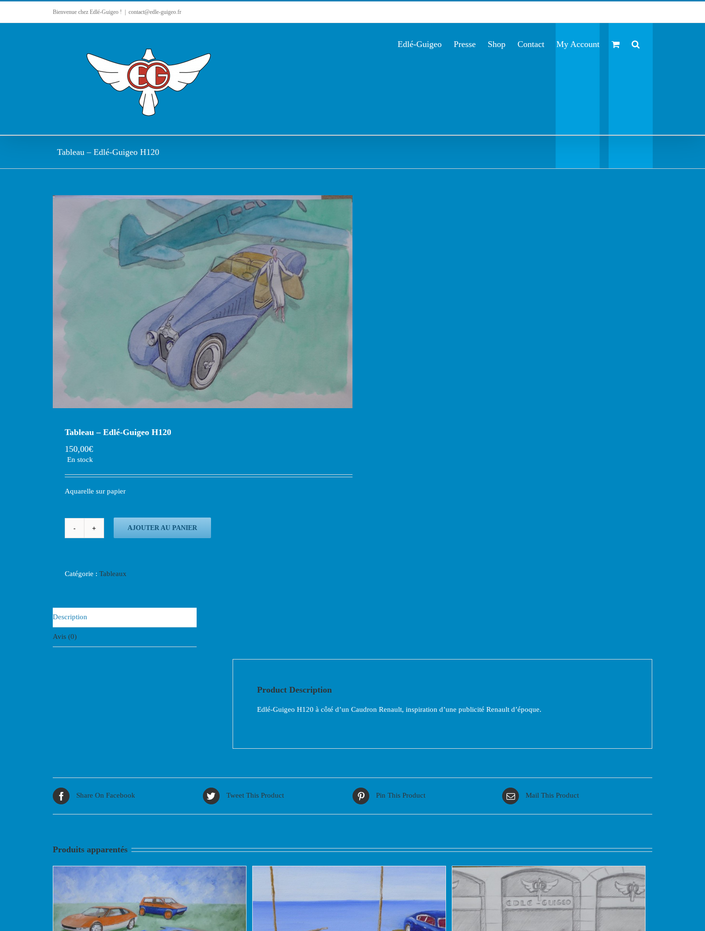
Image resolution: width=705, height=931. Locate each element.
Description (70, 617)
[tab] (125, 617)
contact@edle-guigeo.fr (155, 12)
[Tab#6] (202, 301)
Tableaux (113, 573)
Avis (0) (65, 636)
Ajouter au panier (162, 527)
